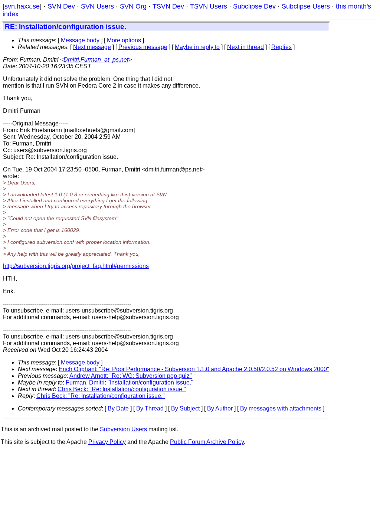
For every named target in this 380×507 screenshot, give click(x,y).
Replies (281, 47)
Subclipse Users (306, 6)
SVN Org (133, 6)
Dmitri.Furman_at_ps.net (95, 59)
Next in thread (245, 47)
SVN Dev (61, 6)
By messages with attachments (280, 408)
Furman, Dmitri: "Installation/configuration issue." (129, 382)
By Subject (185, 408)
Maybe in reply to (197, 47)
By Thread (150, 408)
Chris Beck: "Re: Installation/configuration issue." (122, 389)
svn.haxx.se (22, 6)
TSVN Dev (168, 6)
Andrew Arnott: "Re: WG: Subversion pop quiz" (130, 376)
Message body (80, 40)
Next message (92, 47)
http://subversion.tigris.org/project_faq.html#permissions (76, 266)
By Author (220, 408)
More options (124, 40)
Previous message (142, 47)
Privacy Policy (107, 442)
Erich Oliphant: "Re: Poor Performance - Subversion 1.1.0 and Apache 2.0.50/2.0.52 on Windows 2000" (194, 369)
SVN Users (97, 6)
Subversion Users (123, 429)
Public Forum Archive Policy (207, 442)
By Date (118, 408)
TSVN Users (208, 6)
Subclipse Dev (254, 6)
